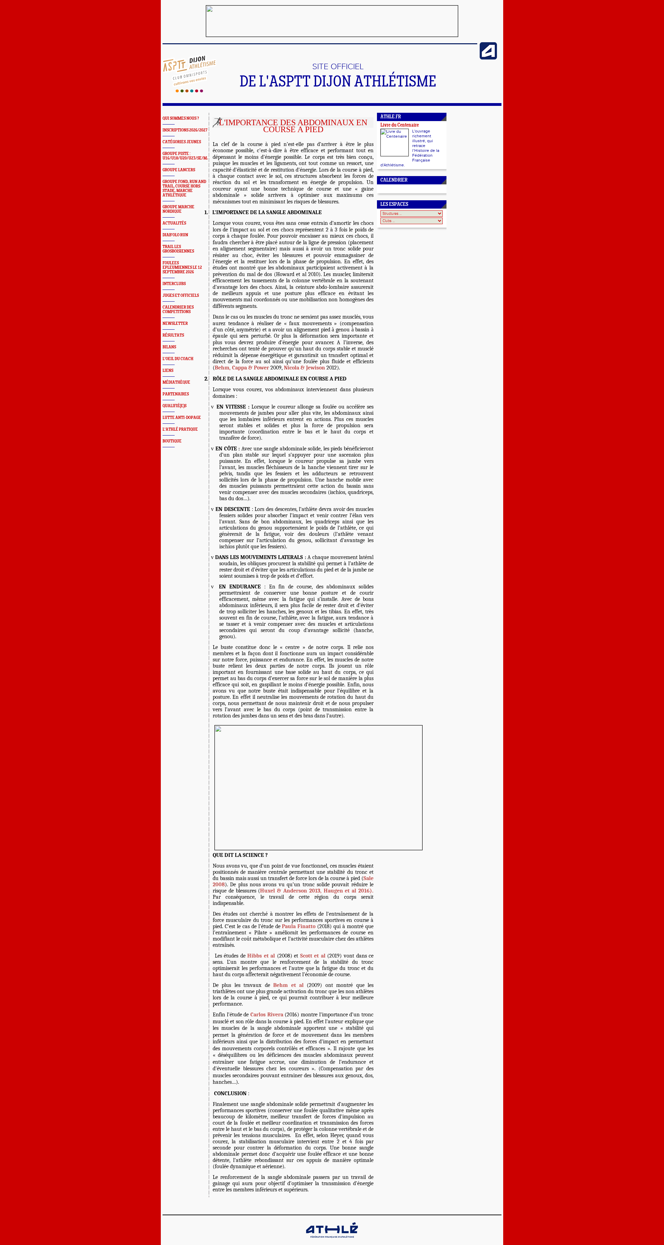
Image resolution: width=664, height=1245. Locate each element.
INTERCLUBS (174, 284)
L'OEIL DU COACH (178, 359)
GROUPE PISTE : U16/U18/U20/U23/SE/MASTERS (192, 156)
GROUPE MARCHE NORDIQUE (178, 209)
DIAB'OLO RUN (175, 235)
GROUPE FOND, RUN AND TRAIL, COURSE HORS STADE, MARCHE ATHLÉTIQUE (184, 189)
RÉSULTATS (173, 335)
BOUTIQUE (172, 441)
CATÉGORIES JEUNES (182, 142)
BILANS (169, 347)
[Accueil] (189, 91)
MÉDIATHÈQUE (176, 382)
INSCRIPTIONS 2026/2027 (185, 130)
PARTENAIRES (176, 394)
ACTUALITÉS (174, 223)
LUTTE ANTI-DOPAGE (182, 417)
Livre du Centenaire (399, 125)
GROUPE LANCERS (179, 170)
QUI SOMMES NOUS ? (181, 118)
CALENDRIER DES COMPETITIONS (178, 309)
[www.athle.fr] (488, 58)
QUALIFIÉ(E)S (174, 406)
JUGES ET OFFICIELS (181, 295)
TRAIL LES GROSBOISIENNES (178, 249)
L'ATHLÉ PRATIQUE (180, 429)
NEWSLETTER (175, 323)
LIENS (168, 370)
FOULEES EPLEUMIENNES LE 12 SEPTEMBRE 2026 (182, 267)
